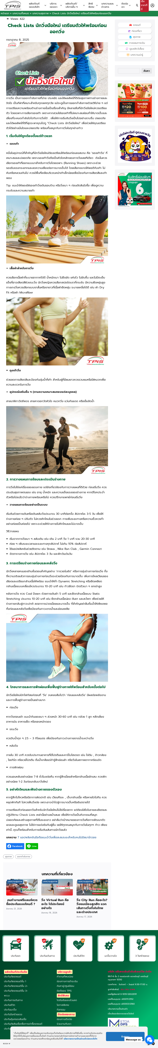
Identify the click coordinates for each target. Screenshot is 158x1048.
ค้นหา (146, 71)
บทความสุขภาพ (40, 13)
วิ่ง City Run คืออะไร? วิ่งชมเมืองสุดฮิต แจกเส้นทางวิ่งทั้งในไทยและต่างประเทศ (92, 906)
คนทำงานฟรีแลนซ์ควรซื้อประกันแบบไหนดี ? (21, 902)
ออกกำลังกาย (23, 856)
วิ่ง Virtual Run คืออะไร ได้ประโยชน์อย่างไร (55, 904)
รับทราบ (125, 1036)
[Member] (152, 5)
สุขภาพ (8, 856)
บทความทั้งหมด (20, 13)
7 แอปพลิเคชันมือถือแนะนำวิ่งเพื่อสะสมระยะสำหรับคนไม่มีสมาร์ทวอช (56, 837)
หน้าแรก (5, 13)
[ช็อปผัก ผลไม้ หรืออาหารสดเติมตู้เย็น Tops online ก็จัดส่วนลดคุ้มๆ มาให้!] (135, 117)
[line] (153, 1044)
